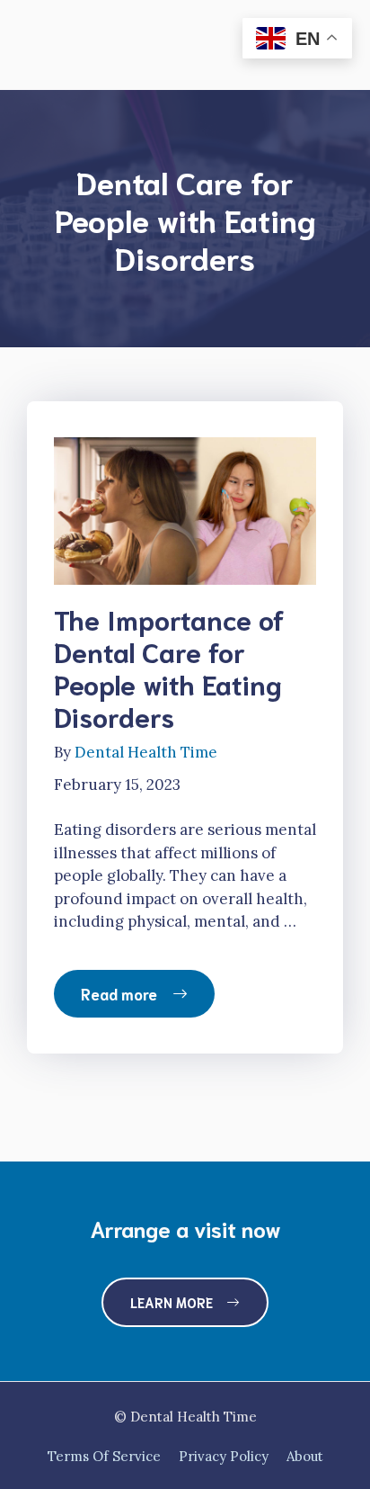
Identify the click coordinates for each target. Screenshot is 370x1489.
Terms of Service (104, 1456)
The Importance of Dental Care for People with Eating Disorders (169, 667)
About (304, 1456)
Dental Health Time (146, 752)
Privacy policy (224, 1456)
